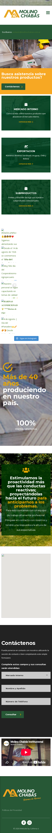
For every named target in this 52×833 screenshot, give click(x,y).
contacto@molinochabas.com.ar (26, 32)
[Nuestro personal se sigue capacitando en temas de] (9, 290)
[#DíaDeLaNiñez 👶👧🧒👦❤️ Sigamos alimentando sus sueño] (9, 237)
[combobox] (26, 675)
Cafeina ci (34, 828)
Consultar (10, 714)
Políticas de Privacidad (12, 810)
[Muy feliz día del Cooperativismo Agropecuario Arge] (9, 272)
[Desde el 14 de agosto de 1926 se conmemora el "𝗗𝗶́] (9, 254)
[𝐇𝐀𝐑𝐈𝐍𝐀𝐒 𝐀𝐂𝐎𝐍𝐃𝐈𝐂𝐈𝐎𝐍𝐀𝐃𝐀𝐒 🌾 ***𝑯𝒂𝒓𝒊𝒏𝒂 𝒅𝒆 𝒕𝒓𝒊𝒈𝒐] (9, 308)
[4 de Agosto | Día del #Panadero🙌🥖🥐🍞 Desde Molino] (9, 325)
